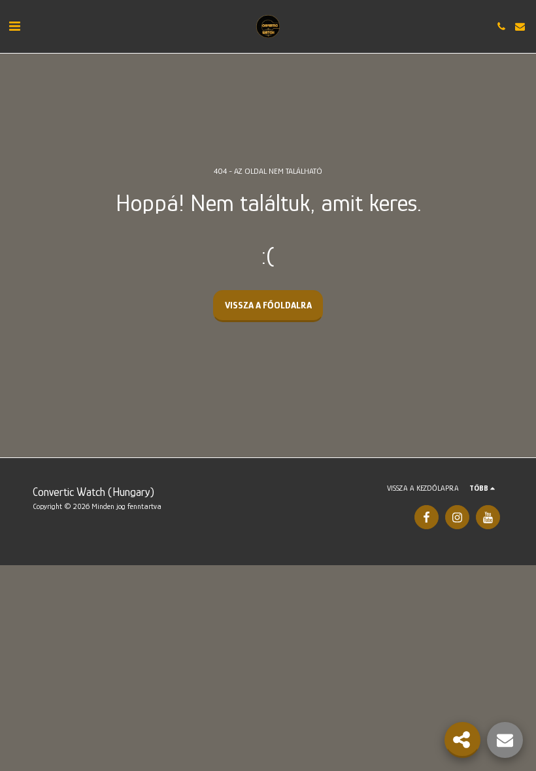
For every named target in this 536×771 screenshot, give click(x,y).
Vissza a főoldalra (268, 304)
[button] (14, 26)
